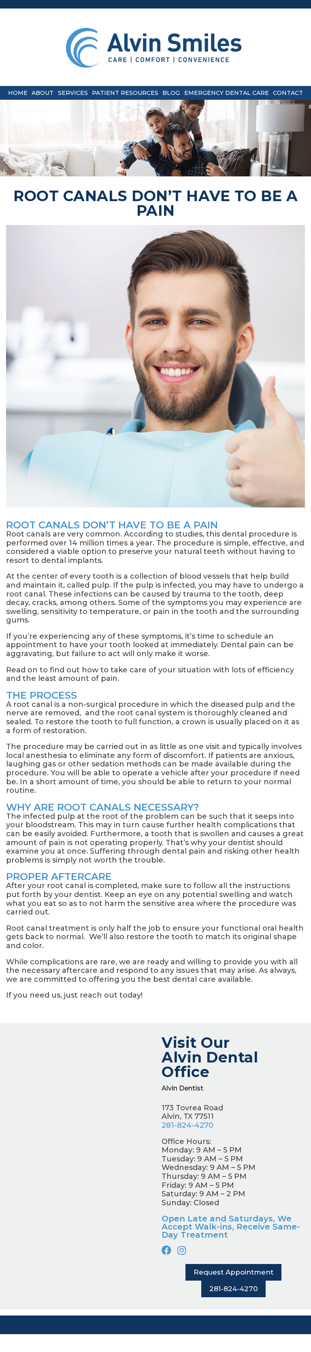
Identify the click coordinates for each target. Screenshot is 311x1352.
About (42, 93)
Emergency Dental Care (226, 93)
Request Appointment (233, 1272)
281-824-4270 (187, 1125)
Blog (171, 93)
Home (18, 93)
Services (73, 93)
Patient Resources (125, 93)
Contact (288, 93)
